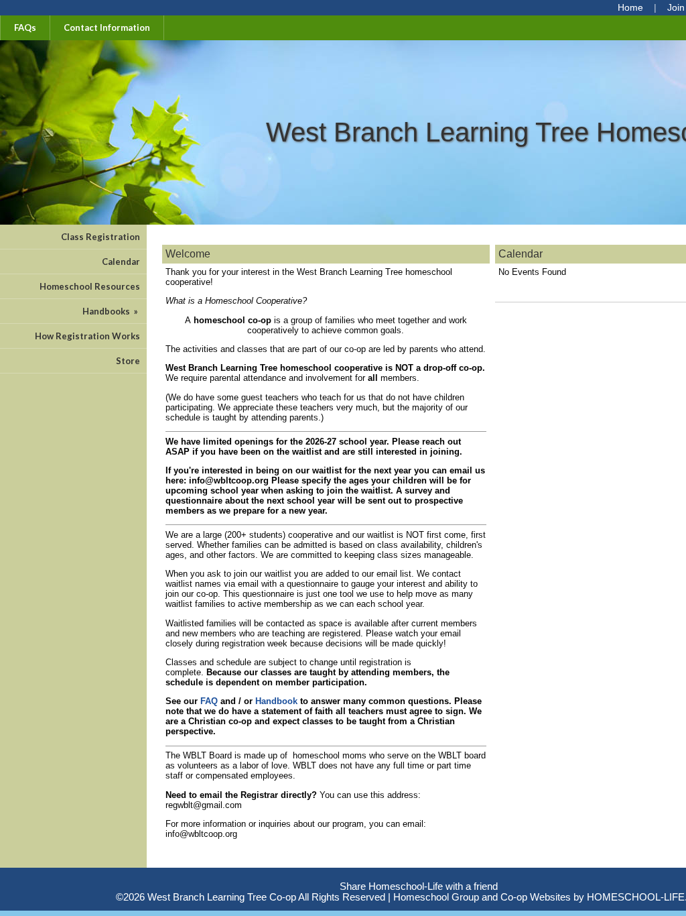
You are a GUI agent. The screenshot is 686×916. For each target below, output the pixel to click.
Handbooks (111, 311)
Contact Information (107, 27)
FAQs (25, 27)
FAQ (209, 701)
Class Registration (100, 236)
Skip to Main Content (418, 875)
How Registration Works (87, 336)
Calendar (121, 261)
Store (128, 360)
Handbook (276, 701)
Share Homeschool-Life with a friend (419, 886)
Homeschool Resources (90, 286)
